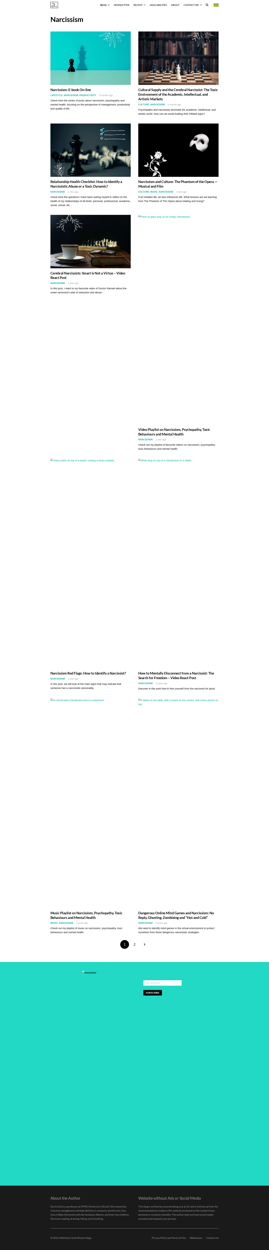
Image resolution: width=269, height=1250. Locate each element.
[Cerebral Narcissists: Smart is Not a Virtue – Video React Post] (90, 241)
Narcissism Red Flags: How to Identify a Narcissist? (88, 673)
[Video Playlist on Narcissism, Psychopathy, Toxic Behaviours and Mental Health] (178, 320)
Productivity (87, 95)
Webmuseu (196, 1237)
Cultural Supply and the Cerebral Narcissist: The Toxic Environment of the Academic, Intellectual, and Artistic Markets (178, 94)
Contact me (212, 1237)
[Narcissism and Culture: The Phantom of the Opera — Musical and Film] (178, 150)
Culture (143, 104)
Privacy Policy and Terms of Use (169, 1237)
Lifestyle (56, 95)
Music (154, 192)
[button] (109, 4)
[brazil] (216, 5)
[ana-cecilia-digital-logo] (54, 5)
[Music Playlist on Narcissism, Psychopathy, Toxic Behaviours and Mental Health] (90, 803)
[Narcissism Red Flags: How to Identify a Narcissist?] (90, 563)
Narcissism (71, 95)
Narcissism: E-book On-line (70, 90)
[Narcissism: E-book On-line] (90, 58)
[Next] (144, 944)
